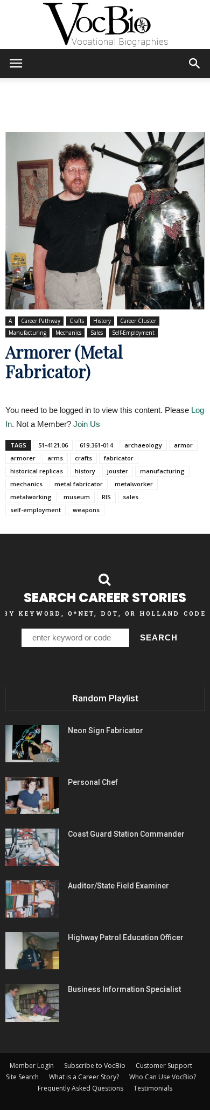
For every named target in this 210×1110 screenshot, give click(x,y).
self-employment (35, 510)
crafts (83, 458)
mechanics (26, 484)
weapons (86, 510)
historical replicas (36, 471)
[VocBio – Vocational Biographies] (105, 25)
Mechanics (68, 332)
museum (77, 497)
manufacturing (162, 471)
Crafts (76, 321)
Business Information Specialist (124, 989)
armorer (23, 458)
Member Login (32, 1065)
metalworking (31, 497)
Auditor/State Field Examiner (118, 885)
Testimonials (153, 1088)
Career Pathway (40, 321)
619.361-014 (96, 445)
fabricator (119, 458)
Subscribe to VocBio (94, 1065)
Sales (96, 332)
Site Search (22, 1076)
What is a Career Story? (84, 1076)
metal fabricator (78, 484)
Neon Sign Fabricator (105, 730)
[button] (195, 63)
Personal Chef (93, 782)
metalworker (134, 484)
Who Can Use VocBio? (162, 1076)
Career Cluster (138, 321)
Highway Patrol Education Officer (126, 937)
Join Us (86, 424)
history (85, 471)
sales (130, 497)
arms (55, 458)
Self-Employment (133, 332)
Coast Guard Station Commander (126, 834)
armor (183, 445)
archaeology (143, 445)
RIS (106, 497)
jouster (117, 471)
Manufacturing (27, 332)
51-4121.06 (53, 445)
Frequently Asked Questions (80, 1088)
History (102, 321)
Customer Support (164, 1065)
